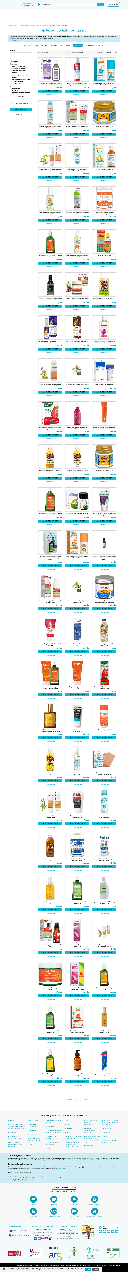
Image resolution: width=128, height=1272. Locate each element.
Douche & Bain (27, 45)
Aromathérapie (23, 8)
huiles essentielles (89, 1160)
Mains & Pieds (101, 45)
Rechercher (22, 110)
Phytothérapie (33, 8)
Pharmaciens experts (74, 1204)
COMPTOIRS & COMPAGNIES (31, 1125)
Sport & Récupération (13, 1160)
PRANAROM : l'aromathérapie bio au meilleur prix (90, 1130)
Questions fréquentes (94, 1204)
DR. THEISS (14, 90)
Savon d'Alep (53, 45)
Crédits (93, 1265)
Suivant (86, 1099)
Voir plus (21, 96)
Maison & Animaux (97, 8)
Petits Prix (115, 8)
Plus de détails (13, 41)
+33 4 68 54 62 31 (68, 1236)
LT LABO (67, 1120)
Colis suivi (33, 1204)
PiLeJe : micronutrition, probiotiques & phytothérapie (91, 1122)
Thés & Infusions (51, 8)
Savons (36, 45)
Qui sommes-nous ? (102, 1265)
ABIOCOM (14, 64)
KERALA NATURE (51, 1126)
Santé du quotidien (70, 8)
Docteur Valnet (15, 88)
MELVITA (67, 1124)
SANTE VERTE (106, 1128)
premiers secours (61, 1168)
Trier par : (100, 52)
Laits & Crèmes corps (65, 45)
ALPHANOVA (15, 73)
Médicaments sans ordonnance (94, 1216)
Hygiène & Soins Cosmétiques (79, 8)
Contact (62, 1265)
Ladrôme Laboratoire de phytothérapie (53, 1143)
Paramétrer (95, 1269)
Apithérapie (42, 8)
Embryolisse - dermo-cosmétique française (20, 94)
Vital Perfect (106, 1132)
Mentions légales (54, 1265)
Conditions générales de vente (73, 1265)
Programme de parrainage (53, 1216)
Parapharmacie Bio (13, 25)
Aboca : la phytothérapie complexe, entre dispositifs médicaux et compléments (18, 68)
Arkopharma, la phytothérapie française (19, 76)
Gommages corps (90, 45)
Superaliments (61, 8)
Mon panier (112, 4)
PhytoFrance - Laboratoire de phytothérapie (73, 1137)
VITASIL (104, 1136)
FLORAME (30, 1144)
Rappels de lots (86, 1265)
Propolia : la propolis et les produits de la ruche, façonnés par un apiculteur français (92, 1139)
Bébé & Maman (88, 8)
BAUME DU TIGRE (16, 84)
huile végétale (106, 1160)
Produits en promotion (22, 103)
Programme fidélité (74, 1216)
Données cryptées (33, 1216)
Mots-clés (13, 50)
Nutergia (67, 1132)
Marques (106, 8)
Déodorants (44, 45)
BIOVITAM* (14, 86)
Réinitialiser (21, 115)
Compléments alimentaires (13, 8)
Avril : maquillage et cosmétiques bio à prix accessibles (20, 80)
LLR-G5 (48, 1148)
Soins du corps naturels (42, 25)
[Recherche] (100, 4)
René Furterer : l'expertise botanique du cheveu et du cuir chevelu (110, 1122)
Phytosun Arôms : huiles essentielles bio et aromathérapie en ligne (72, 1144)
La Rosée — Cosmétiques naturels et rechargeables (53, 1131)
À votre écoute (53, 1204)
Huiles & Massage (78, 45)
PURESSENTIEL (88, 1146)
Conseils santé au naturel (42, 1265)
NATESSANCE (69, 1128)
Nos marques (14, 61)
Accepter (88, 1269)
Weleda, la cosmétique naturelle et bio (109, 1141)
